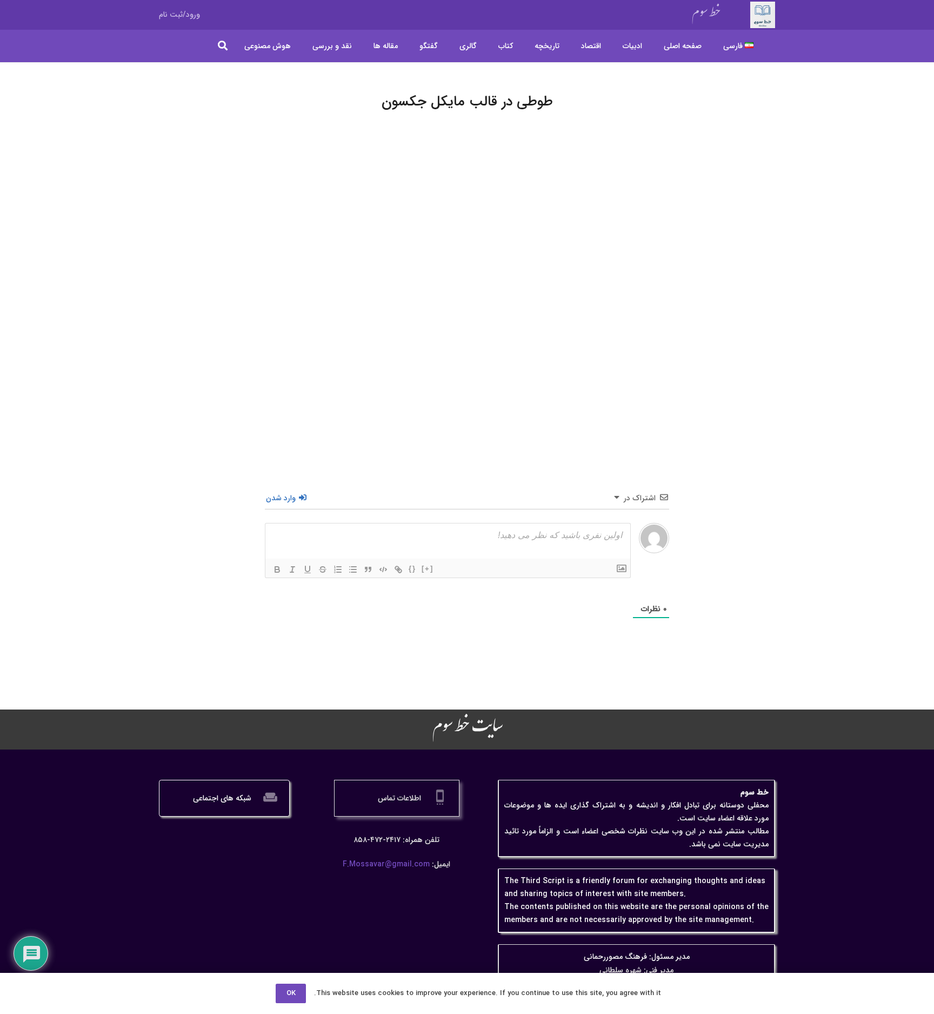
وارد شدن (282, 498)
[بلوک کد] (383, 569)
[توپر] (277, 569)
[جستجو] (223, 45)
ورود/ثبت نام (179, 15)
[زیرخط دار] (307, 569)
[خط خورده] (322, 569)
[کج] (292, 569)
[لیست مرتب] (337, 569)
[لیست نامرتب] (353, 569)
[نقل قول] (368, 569)
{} (412, 569)
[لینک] (398, 569)
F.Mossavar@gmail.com (386, 864)
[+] (427, 569)
